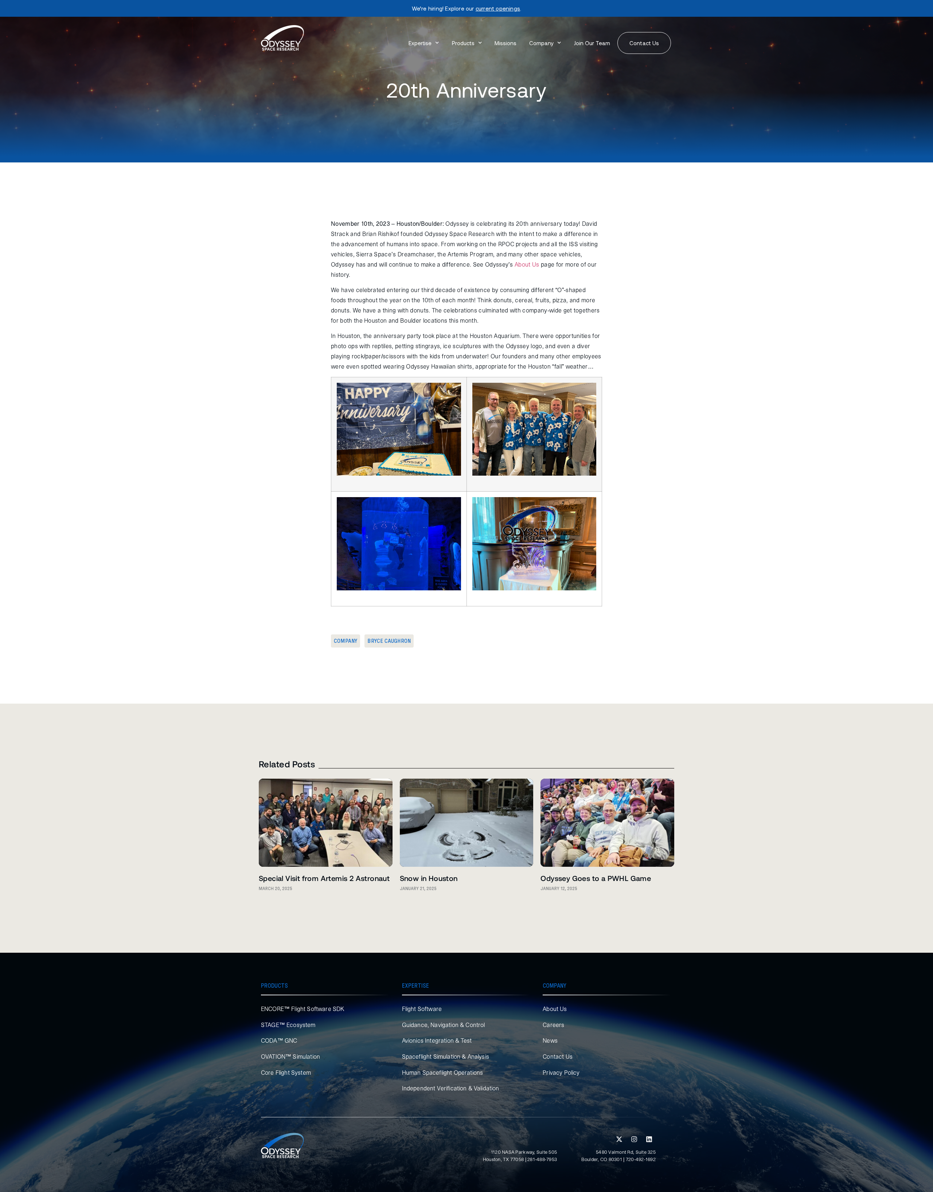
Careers (553, 1025)
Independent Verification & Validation (450, 1088)
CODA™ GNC (279, 1040)
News (550, 1040)
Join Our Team (592, 43)
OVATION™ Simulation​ (290, 1057)
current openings (498, 8)
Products (463, 43)
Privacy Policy (561, 1073)
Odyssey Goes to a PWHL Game (595, 878)
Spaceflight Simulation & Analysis (445, 1057)
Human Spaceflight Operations (442, 1073)
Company (541, 43)
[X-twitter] (619, 1139)
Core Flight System (286, 1073)
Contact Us (558, 1057)
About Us (555, 1009)
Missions (505, 43)
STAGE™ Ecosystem (288, 1025)
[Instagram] (634, 1139)
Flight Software (422, 1009)
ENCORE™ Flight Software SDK (302, 1009)
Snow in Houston (429, 878)
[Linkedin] (649, 1139)
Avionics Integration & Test (437, 1040)
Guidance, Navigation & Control (443, 1025)
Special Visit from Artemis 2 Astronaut (324, 878)
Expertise (420, 43)
